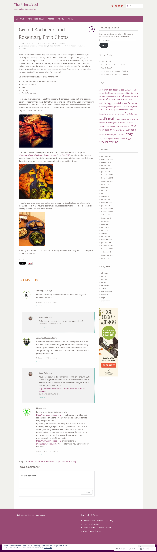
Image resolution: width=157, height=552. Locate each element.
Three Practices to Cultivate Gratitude (114, 65)
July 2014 (104, 224)
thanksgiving (124, 126)
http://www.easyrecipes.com (48, 415)
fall (119, 103)
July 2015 (104, 187)
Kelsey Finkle (45, 43)
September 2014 (107, 218)
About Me (20, 19)
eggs (110, 103)
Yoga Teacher (120, 139)
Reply (39, 306)
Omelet (121, 114)
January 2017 (106, 156)
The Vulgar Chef (42, 291)
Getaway (132, 103)
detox (130, 99)
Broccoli (33, 46)
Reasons (130, 119)
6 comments (60, 43)
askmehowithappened (44, 338)
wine (107, 134)
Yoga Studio (111, 139)
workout (122, 134)
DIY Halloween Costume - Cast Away (98, 520)
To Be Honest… (106, 62)
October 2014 (106, 215)
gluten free (118, 107)
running (111, 122)
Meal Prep (128, 109)
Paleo (50, 46)
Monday (103, 114)
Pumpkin (124, 119)
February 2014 (106, 239)
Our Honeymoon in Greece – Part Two (114, 71)
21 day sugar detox (108, 89)
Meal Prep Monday (91, 524)
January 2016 (106, 172)
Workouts (104, 295)
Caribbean (109, 96)
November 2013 (107, 249)
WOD (116, 134)
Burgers (134, 93)
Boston (120, 93)
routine (101, 122)
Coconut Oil (103, 99)
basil (134, 90)
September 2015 (107, 181)
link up (112, 109)
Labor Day (105, 110)
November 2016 (107, 159)
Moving (109, 114)
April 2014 (105, 233)
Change (115, 96)
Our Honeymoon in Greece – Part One (114, 74)
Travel (61, 19)
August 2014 (105, 221)
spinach (108, 126)
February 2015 (106, 203)
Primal (67, 46)
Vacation (107, 129)
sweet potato (115, 126)
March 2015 (105, 199)
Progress (117, 119)
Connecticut (114, 99)
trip (101, 129)
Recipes (51, 19)
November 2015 (107, 178)
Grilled (125, 107)
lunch (121, 110)
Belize (105, 93)
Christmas (123, 96)
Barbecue (25, 46)
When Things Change (92, 531)
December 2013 (107, 246)
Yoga (70, 19)
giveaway (110, 106)
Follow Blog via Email (109, 28)
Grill (45, 46)
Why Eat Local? (106, 68)
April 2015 (105, 196)
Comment (86, 492)
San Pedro (129, 123)
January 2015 (106, 206)
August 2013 (105, 258)
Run (106, 122)
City (129, 96)
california (102, 96)
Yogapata (103, 138)
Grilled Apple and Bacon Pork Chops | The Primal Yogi (52, 461)
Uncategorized (106, 291)
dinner (40, 46)
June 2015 (104, 190)
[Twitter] (112, 6)
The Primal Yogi (26, 5)
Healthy (130, 107)
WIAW (101, 134)
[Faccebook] (122, 6)
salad (115, 122)
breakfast (126, 93)
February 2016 (106, 169)
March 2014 (105, 236)
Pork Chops (59, 46)
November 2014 (107, 212)
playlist (103, 282)
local (117, 110)
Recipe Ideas (105, 285)
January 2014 (106, 243)
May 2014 (104, 230)
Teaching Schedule (36, 19)
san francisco (121, 122)
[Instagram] (116, 6)
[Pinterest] (119, 6)
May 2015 (104, 193)
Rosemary (75, 46)
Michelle (39, 408)
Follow (104, 45)
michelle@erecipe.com (46, 443)
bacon (128, 89)
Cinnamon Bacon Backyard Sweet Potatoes (38, 155)
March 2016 (105, 165)
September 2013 (107, 255)
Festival (124, 103)
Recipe (135, 119)
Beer (101, 93)
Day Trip (104, 279)
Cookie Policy (48, 548)
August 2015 (105, 184)
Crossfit (124, 99)
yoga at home (106, 301)
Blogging (112, 93)
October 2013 (106, 252)
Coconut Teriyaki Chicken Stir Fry (97, 527)
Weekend (131, 129)
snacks (102, 126)
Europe (115, 104)
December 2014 (107, 209)
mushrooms (115, 114)
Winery (111, 135)
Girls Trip (102, 107)
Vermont (116, 130)
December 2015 (107, 175)
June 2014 (104, 227)
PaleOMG (66, 155)
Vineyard (123, 130)
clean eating (134, 96)
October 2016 (106, 162)
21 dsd (121, 90)
